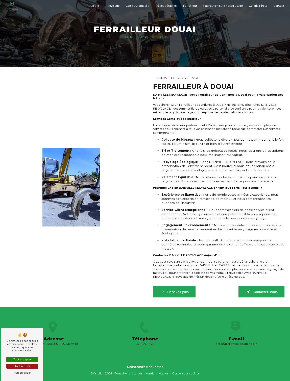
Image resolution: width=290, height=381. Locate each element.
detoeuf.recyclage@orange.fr (236, 343)
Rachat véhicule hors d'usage (223, 5)
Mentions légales (156, 373)
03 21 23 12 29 (144, 343)
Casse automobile (137, 5)
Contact (279, 5)
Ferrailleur (190, 5)
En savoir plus (178, 292)
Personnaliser (22, 372)
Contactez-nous (265, 292)
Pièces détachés (166, 5)
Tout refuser (22, 366)
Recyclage (113, 5)
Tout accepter (22, 359)
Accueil (95, 5)
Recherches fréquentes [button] (145, 367)
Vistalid (98, 373)
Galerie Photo (258, 5)
